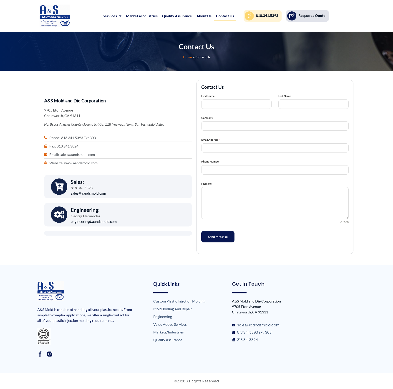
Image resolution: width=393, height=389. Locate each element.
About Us (204, 16)
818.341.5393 (267, 15)
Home (187, 57)
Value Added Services (170, 324)
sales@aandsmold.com (88, 193)
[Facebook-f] (40, 354)
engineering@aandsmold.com (94, 221)
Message (206, 183)
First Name (207, 96)
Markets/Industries (142, 16)
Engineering (162, 316)
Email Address (210, 139)
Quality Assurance (177, 16)
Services (110, 16)
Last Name (284, 96)
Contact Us (225, 16)
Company (207, 117)
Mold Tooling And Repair (172, 309)
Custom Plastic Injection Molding (179, 301)
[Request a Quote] (291, 15)
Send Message (218, 237)
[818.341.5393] (249, 15)
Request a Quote (311, 15)
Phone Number (210, 161)
